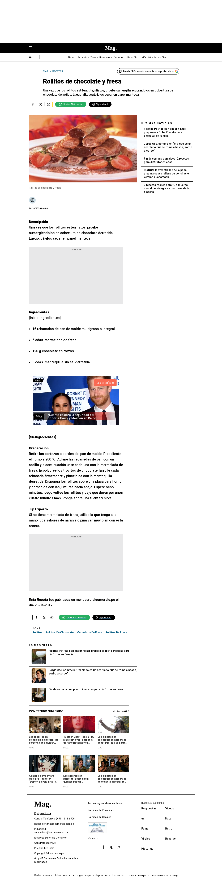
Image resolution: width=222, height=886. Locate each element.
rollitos (37, 632)
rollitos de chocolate (60, 632)
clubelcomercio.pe (64, 875)
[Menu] (32, 48)
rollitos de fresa (116, 632)
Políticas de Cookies (99, 817)
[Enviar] (30, 57)
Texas (93, 57)
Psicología (118, 57)
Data (168, 818)
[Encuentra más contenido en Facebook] (33, 104)
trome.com (118, 875)
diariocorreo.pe (138, 875)
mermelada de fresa (89, 632)
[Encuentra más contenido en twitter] (41, 104)
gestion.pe (85, 875)
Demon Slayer (161, 57)
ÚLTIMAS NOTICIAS (156, 123)
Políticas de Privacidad (101, 810)
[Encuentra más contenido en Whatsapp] (48, 104)
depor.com (102, 875)
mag (175, 875)
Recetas (170, 838)
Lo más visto (40, 645)
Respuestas (148, 808)
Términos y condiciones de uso (105, 803)
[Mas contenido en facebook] (103, 847)
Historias (147, 848)
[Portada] (42, 810)
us (142, 818)
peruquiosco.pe (159, 875)
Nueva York (104, 57)
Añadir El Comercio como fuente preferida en (148, 71)
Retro (168, 828)
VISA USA (146, 57)
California (82, 57)
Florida (71, 57)
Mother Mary (133, 57)
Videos (169, 808)
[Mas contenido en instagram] (118, 847)
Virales (145, 838)
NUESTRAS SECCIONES (152, 803)
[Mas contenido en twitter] (111, 847)
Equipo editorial (42, 813)
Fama (144, 828)
